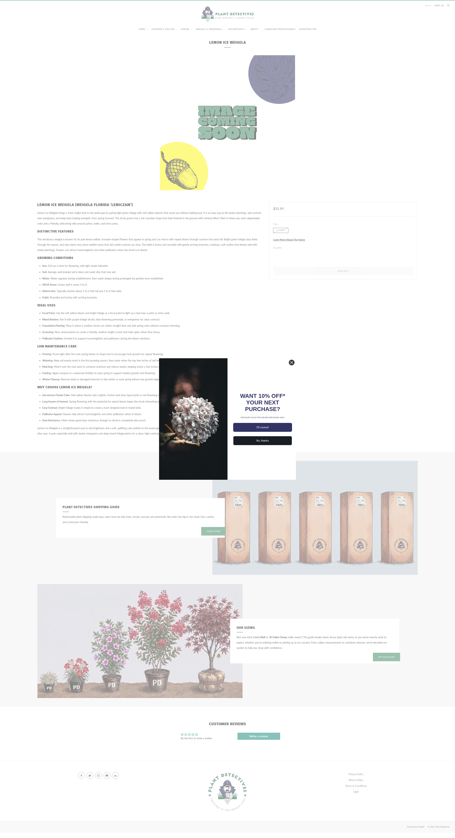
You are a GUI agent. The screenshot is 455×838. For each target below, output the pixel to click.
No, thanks (262, 440)
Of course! (262, 427)
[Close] (291, 362)
